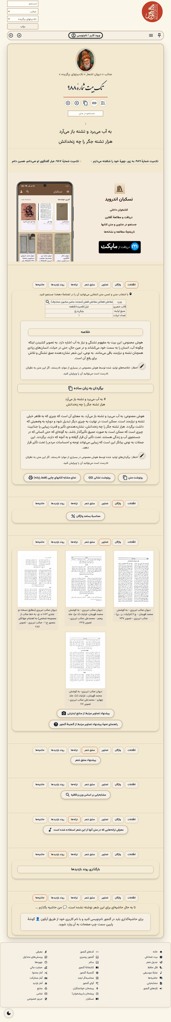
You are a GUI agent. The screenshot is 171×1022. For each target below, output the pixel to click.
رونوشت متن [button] (135, 478)
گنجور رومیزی (87, 957)
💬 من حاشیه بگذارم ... (51, 907)
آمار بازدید (38, 983)
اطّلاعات (132, 285)
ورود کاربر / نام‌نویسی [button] (88, 35)
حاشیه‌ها (39, 285)
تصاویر (105, 285)
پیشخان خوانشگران (83, 988)
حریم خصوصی (35, 999)
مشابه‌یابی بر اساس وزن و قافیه (88, 795)
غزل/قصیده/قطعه (79, 307)
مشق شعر (89, 285)
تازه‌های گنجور (150, 988)
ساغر (91, 962)
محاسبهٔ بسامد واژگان (88, 516)
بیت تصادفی (151, 957)
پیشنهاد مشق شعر (85, 760)
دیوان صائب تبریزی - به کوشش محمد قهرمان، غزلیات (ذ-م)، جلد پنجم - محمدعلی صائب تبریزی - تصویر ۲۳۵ (85, 616)
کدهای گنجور (87, 952)
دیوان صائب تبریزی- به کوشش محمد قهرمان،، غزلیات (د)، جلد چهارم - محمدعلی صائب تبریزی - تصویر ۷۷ (85, 697)
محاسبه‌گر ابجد (86, 978)
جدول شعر (152, 962)
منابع (40, 988)
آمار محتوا (37, 973)
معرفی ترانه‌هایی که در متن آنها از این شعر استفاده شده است (88, 830)
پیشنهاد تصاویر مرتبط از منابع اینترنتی (88, 713)
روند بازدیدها (57, 285)
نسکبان (90, 999)
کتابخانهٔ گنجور (86, 967)
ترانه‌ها (74, 285)
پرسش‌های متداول (33, 957)
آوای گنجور (88, 983)
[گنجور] (152, 11)
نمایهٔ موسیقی (150, 973)
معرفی (39, 952)
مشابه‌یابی (152, 983)
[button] (159, 35)
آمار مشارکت (36, 978)
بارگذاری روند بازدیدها (85, 869)
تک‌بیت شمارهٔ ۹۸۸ (85, 87)
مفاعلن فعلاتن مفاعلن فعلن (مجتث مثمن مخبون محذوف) (82, 302)
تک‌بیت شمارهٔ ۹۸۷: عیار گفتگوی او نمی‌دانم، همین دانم (45, 161)
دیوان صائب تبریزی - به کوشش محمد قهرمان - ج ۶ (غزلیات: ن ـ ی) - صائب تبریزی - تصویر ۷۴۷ (133, 614)
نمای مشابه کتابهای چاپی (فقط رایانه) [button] (54, 478)
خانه (155, 952)
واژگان (118, 285)
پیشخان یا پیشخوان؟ (83, 994)
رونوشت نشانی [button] (102, 478)
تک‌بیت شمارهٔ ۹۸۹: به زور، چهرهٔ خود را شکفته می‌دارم (125, 161)
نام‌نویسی (97, 919)
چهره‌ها (39, 962)
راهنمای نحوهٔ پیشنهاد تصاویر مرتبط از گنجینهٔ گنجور (88, 724)
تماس (39, 994)
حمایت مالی (36, 967)
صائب (108, 74)
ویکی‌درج (79, 311)
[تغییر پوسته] (8, 1013)
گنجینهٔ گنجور (87, 973)
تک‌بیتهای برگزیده (72, 74)
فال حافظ (153, 967)
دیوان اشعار (93, 74)
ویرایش (73, 373)
